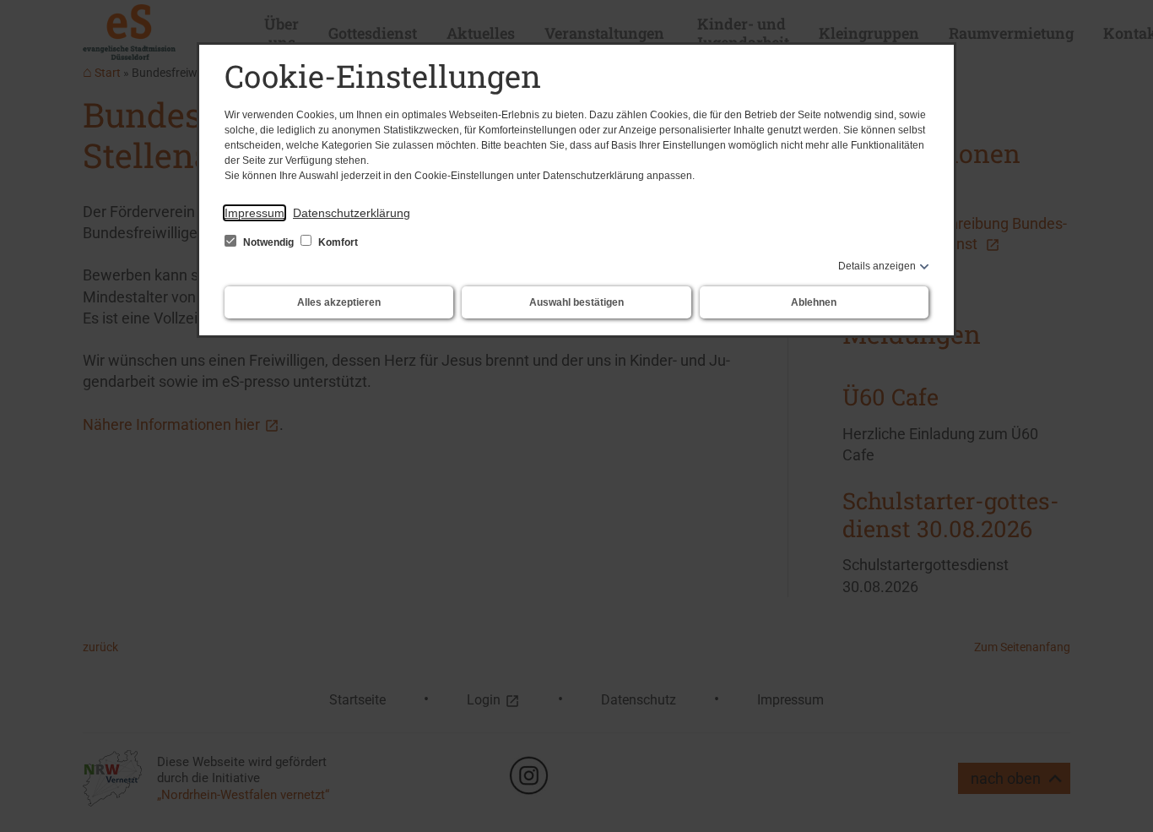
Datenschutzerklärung (351, 213)
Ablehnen (813, 302)
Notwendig (268, 242)
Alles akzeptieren (339, 302)
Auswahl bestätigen (576, 302)
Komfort (337, 242)
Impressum (254, 213)
